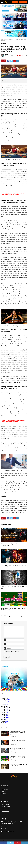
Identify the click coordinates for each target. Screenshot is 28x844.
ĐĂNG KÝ (15, 1)
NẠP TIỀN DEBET (5, 808)
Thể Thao (4, 793)
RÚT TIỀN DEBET (5, 811)
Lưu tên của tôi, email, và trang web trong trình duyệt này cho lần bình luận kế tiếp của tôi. (13, 653)
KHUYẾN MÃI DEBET (6, 806)
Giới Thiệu (16, 840)
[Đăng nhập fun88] (14, 33)
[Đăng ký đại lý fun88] (14, 8)
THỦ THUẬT (6, 39)
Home (2, 39)
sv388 (5, 723)
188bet (7, 716)
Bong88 (8, 699)
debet (6, 54)
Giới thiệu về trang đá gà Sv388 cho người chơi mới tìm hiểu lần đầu (17, 733)
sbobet (6, 721)
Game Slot (4, 791)
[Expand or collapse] (25, 81)
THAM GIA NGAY (23, 1)
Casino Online (5, 789)
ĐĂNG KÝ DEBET (5, 804)
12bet (6, 704)
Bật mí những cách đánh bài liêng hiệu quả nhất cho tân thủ (13, 421)
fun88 (6, 713)
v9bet (6, 719)
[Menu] (1, 2)
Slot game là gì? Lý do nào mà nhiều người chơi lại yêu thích (13, 193)
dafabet (7, 703)
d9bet (7, 707)
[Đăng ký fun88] (14, 678)
